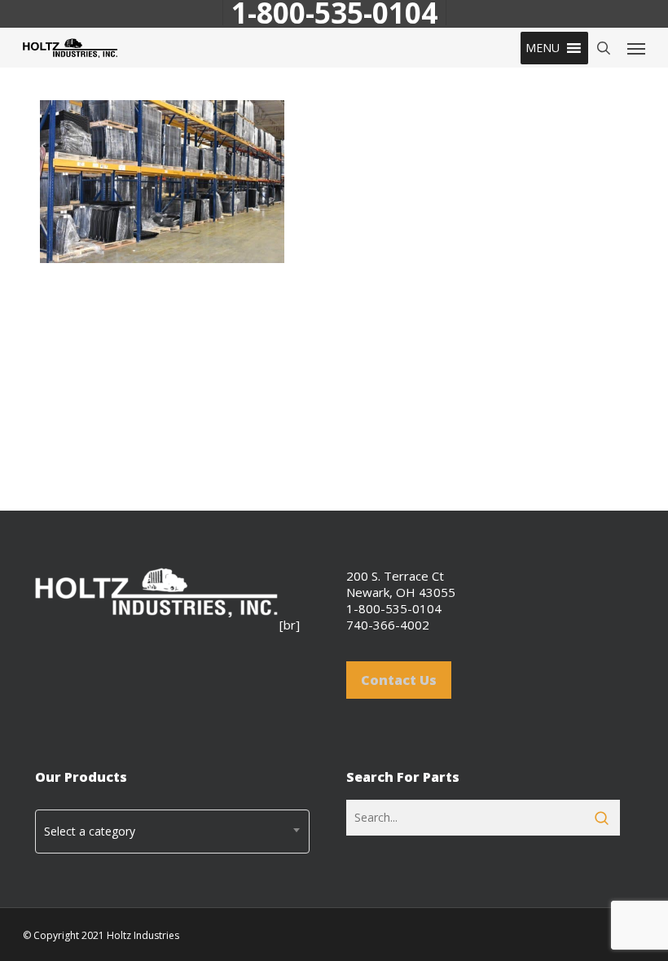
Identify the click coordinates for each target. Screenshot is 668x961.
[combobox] (172, 831)
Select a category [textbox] (89, 831)
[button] (542, 48)
